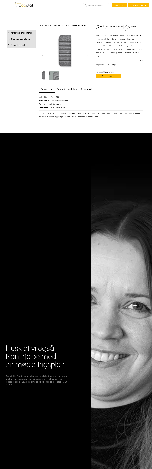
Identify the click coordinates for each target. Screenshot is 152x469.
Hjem (41, 25)
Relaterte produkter (67, 89)
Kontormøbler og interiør (21, 33)
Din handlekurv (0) (139, 5)
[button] (105, 72)
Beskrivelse (47, 89)
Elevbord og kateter (66, 25)
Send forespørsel (108, 76)
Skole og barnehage (20, 39)
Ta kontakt (86, 89)
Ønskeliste (120, 5)
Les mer (140, 61)
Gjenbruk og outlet (18, 45)
